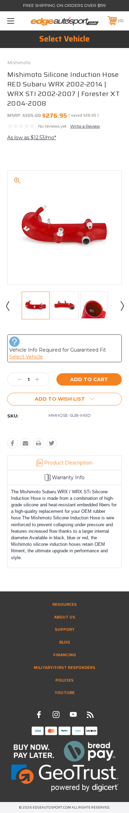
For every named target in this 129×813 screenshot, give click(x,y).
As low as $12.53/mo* (31, 137)
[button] (64, 751)
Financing (64, 654)
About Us (64, 617)
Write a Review (85, 126)
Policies (64, 680)
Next (122, 306)
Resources (64, 604)
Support (65, 629)
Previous (7, 306)
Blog (64, 642)
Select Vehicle (64, 39)
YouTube (65, 692)
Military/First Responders (64, 667)
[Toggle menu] (18, 20)
